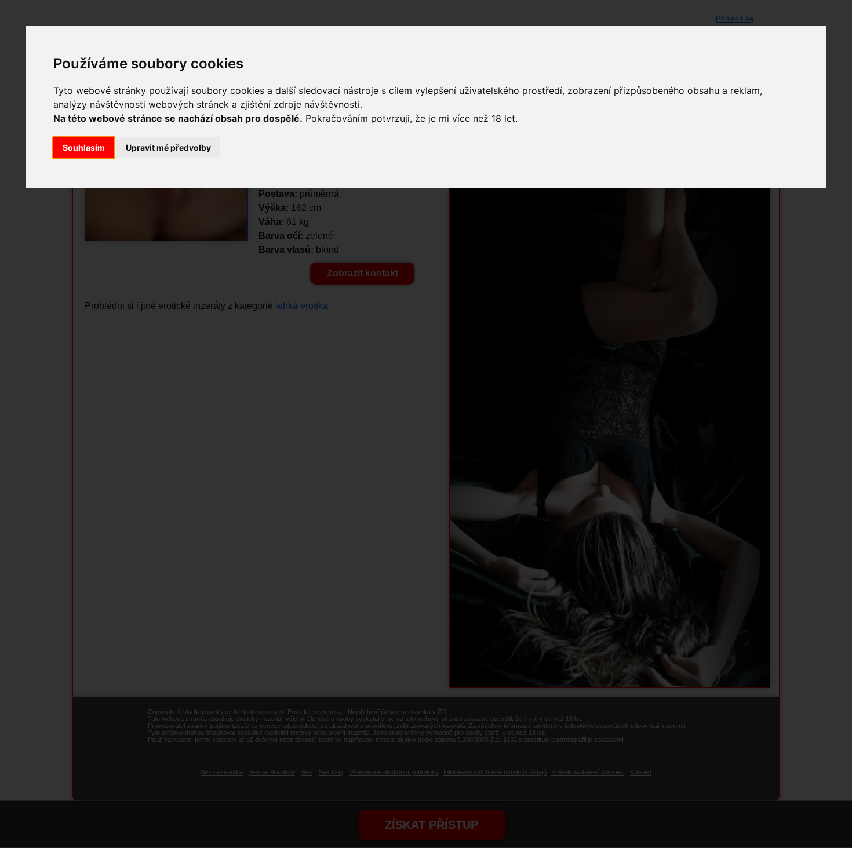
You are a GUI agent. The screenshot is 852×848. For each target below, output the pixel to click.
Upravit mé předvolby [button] (168, 147)
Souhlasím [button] (84, 147)
